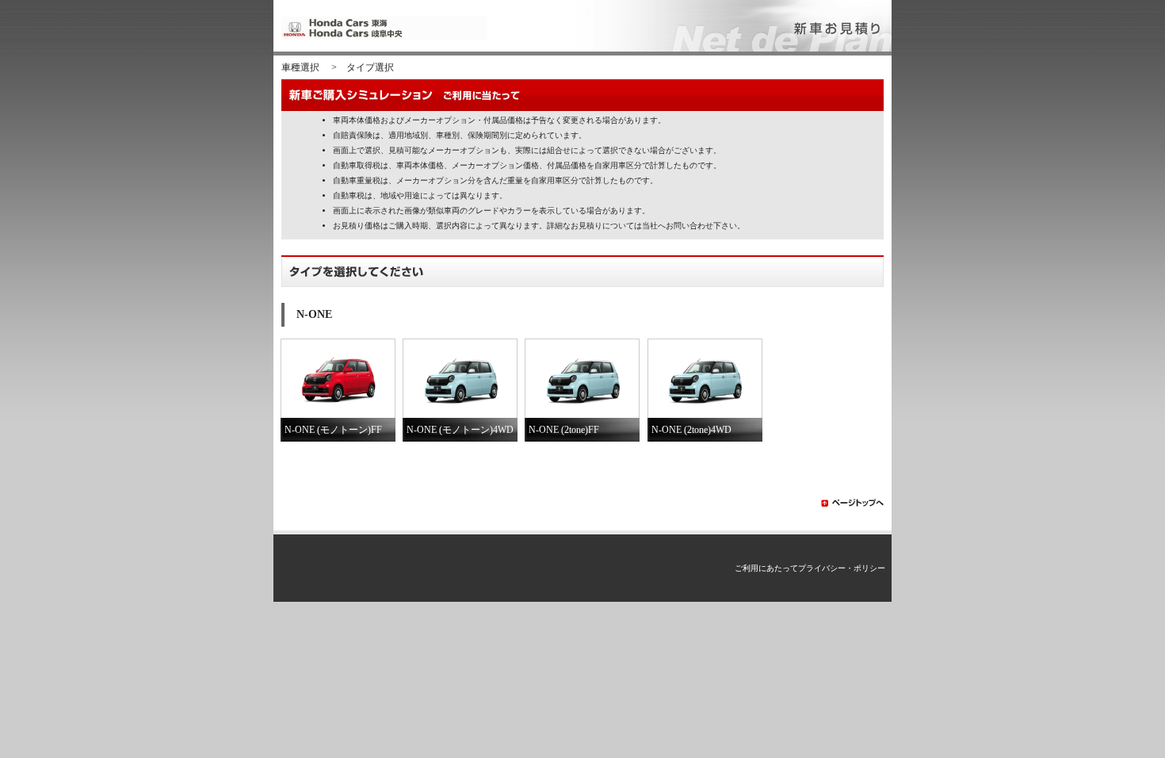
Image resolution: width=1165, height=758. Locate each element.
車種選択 (300, 67)
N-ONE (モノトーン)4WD (460, 429)
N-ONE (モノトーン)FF (333, 429)
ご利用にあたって (766, 568)
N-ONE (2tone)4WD (691, 429)
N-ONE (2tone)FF (564, 429)
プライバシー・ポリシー (841, 568)
